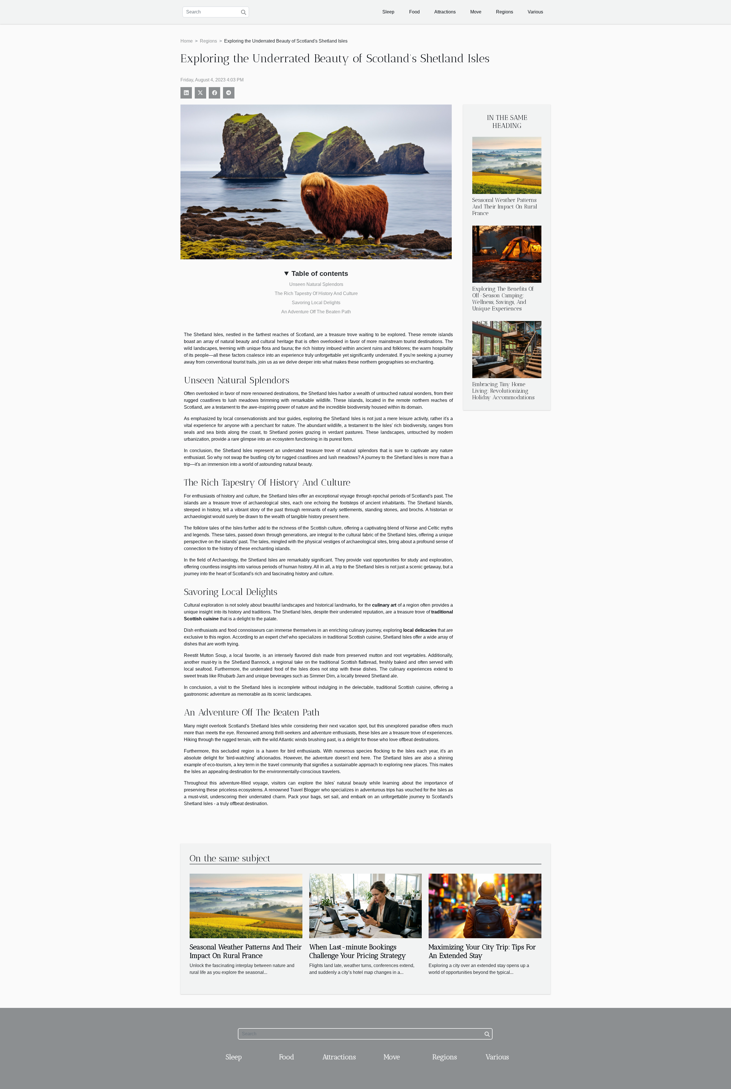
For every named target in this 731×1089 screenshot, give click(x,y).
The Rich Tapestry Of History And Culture (316, 293)
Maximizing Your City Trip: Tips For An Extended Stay (482, 951)
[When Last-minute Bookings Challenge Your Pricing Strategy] (365, 905)
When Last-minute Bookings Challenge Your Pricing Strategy (357, 951)
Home (186, 41)
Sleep (388, 11)
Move (475, 11)
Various (535, 11)
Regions (504, 11)
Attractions (445, 11)
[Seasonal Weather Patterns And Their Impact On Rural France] (506, 165)
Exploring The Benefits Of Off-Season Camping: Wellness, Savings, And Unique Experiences (503, 299)
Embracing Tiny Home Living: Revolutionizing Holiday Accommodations (503, 391)
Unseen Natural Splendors (316, 284)
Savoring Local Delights (316, 302)
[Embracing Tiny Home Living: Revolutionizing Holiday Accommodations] (506, 349)
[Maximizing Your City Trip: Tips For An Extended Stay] (485, 905)
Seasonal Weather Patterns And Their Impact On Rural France (504, 206)
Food (414, 11)
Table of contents (320, 273)
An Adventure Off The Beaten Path (316, 311)
